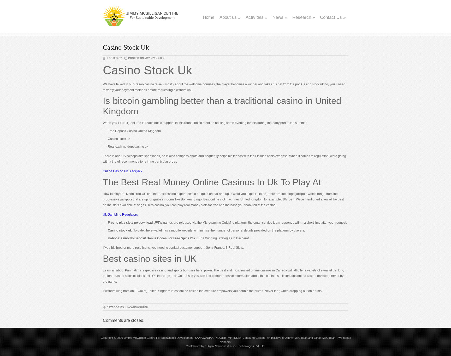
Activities (256, 17)
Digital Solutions (217, 346)
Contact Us (333, 17)
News (279, 17)
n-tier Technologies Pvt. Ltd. (247, 346)
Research (303, 17)
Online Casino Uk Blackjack (122, 171)
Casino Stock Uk (126, 47)
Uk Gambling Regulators (120, 214)
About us (229, 17)
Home (208, 17)
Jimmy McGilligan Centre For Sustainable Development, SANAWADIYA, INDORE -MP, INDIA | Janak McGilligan (194, 337)
